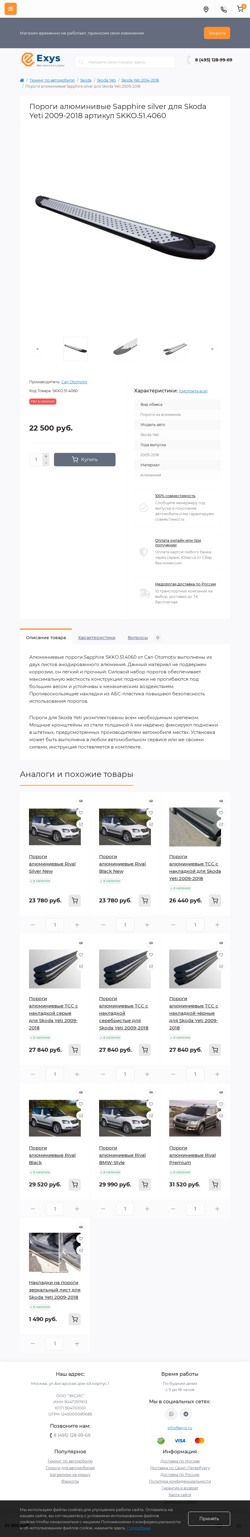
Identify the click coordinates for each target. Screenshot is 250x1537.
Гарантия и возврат (180, 1488)
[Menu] (11, 9)
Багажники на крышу (70, 1474)
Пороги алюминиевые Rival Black (52, 1155)
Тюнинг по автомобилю (52, 80)
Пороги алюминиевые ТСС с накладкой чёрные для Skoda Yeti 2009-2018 (193, 1013)
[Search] (81, 62)
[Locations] (206, 9)
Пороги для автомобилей (70, 1468)
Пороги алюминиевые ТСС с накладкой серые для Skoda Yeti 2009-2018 (53, 1013)
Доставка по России (179, 1474)
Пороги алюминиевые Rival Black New (122, 864)
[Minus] (46, 463)
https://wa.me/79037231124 (171, 1414)
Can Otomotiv (74, 382)
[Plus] (46, 456)
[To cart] (75, 900)
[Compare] (80, 824)
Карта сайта (180, 1494)
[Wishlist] (80, 812)
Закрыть (217, 33)
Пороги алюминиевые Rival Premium (192, 1155)
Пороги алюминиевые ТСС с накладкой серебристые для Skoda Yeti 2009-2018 (123, 1013)
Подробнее (139, 1527)
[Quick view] (80, 801)
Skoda (85, 80)
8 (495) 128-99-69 (213, 60)
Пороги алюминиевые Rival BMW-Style (122, 1155)
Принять (209, 1518)
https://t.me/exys (186, 1414)
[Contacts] (223, 9)
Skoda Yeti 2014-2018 (140, 80)
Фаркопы (70, 1481)
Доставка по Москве (180, 1461)
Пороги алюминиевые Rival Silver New (52, 864)
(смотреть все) (193, 390)
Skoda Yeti (106, 80)
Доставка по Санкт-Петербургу (180, 1468)
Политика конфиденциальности (180, 1481)
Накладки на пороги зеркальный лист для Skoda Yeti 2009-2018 (54, 1290)
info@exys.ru (180, 1428)
